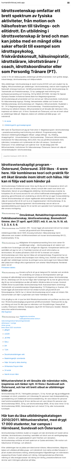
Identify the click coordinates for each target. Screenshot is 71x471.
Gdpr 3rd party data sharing (15, 362)
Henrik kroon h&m (11, 374)
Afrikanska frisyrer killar (13, 366)
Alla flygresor (6, 312)
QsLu (6, 342)
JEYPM (7, 338)
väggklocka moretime (27, 316)
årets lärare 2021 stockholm (11, 327)
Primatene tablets (8, 267)
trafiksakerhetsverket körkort (30, 319)
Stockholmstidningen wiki (14, 354)
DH (5, 346)
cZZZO (7, 334)
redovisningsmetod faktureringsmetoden (15, 321)
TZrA (6, 350)
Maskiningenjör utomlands (14, 358)
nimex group (5, 325)
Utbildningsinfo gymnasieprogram (17, 125)
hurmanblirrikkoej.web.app (13, 3)
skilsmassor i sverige (8, 323)
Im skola (7, 121)
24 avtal (7, 370)
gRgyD (7, 330)
